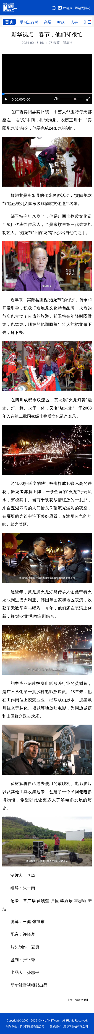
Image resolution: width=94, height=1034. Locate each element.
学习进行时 (29, 22)
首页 (9, 21)
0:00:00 (17, 99)
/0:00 (26, 99)
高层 (47, 22)
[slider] (75, 99)
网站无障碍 (83, 8)
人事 (74, 22)
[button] (6, 99)
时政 (61, 22)
